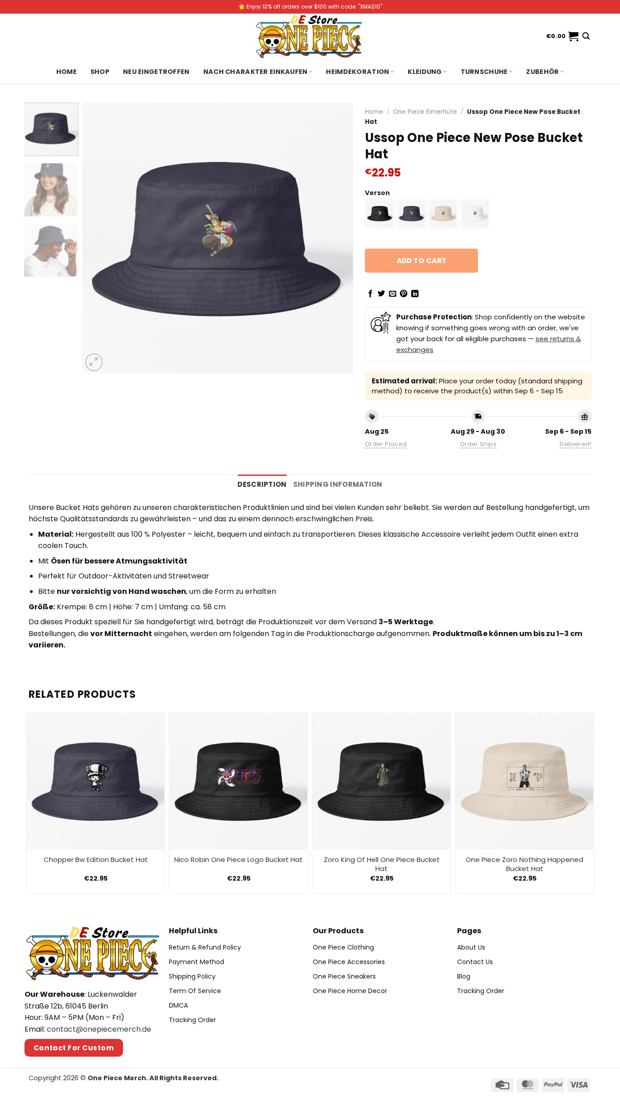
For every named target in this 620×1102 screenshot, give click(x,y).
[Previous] (99, 238)
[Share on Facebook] (370, 294)
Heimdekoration (357, 71)
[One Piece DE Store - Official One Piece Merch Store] (310, 36)
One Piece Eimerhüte (425, 112)
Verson (377, 193)
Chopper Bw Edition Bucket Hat (96, 859)
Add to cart (422, 260)
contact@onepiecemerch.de (99, 1029)
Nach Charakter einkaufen (255, 71)
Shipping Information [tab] (338, 484)
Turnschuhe (484, 71)
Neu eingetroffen (156, 71)
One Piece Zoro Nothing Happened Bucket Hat (524, 864)
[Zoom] (94, 362)
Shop (99, 71)
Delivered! (575, 444)
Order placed (386, 444)
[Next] (336, 238)
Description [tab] (261, 484)
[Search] (586, 36)
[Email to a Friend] (392, 294)
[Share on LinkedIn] (414, 294)
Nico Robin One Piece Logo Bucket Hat (238, 859)
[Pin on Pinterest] (403, 294)
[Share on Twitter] (381, 294)
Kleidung (425, 71)
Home (66, 71)
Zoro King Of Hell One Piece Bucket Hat (382, 864)
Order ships (478, 444)
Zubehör (542, 71)
